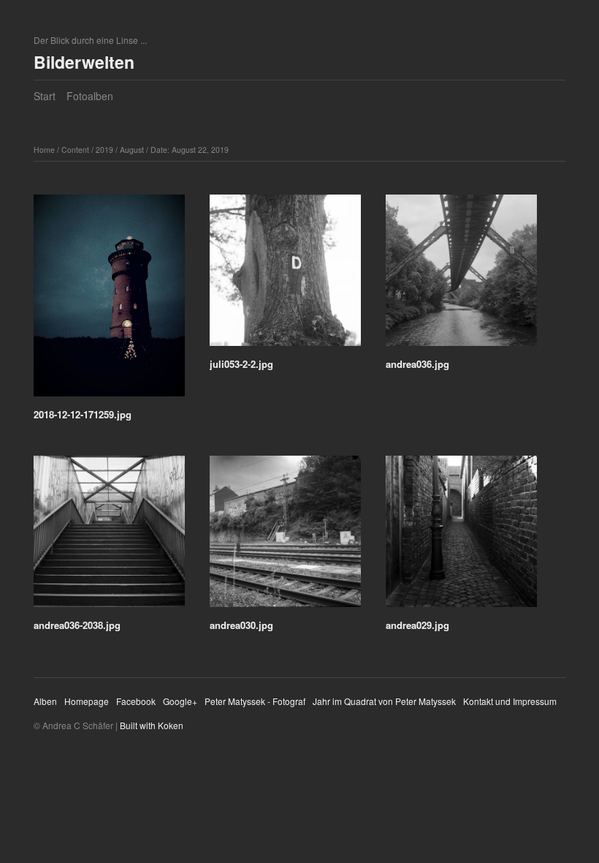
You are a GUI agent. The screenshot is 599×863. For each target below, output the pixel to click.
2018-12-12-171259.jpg (82, 414)
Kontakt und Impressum (510, 701)
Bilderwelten (84, 62)
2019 (104, 149)
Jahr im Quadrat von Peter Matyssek (384, 701)
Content (75, 149)
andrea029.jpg (417, 625)
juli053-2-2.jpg (241, 364)
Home (44, 149)
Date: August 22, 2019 (189, 149)
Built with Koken (151, 725)
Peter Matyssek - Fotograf (255, 701)
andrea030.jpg (241, 625)
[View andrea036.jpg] (461, 275)
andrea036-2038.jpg (77, 625)
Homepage (86, 701)
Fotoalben (89, 95)
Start (45, 95)
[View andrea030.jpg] (285, 536)
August (132, 149)
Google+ (180, 701)
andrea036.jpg (417, 364)
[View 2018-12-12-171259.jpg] (109, 301)
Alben (45, 701)
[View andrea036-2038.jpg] (109, 536)
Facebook (136, 701)
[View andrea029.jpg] (461, 536)
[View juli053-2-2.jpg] (285, 275)
